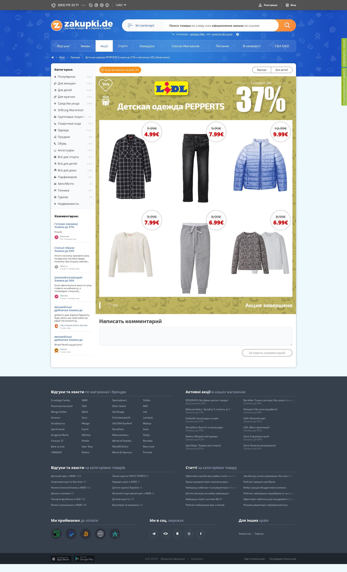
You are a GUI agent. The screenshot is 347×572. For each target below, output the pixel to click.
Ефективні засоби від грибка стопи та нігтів (212, 475)
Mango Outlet (59, 411)
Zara (84, 417)
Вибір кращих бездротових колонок (264, 487)
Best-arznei (58, 446)
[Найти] (282, 25)
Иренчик (64, 296)
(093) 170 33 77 (68, 5)
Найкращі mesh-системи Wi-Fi (204, 499)
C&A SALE (282, 46)
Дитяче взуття (123, 499)
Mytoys (147, 423)
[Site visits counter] (121, 564)
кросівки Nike (197, 34)
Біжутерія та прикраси (127, 504)
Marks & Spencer (122, 452)
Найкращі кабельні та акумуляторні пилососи (212, 487)
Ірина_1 (63, 266)
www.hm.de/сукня (222, 34)
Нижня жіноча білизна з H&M (71, 487)
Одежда (261, 69)
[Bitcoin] (85, 533)
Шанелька (64, 236)
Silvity (146, 434)
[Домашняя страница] (53, 57)
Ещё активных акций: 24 (121, 69)
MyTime (86, 434)
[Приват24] (56, 533)
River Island (119, 405)
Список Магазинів (185, 46)
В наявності (252, 46)
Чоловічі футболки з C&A (68, 499)
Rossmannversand (61, 405)
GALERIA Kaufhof (122, 423)
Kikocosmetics (120, 434)
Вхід (293, 5)
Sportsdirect (119, 400)
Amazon (55, 417)
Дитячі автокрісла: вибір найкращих (207, 493)
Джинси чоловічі (62, 493)
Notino (85, 452)
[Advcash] (115, 533)
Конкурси (147, 46)
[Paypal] (71, 533)
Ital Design (118, 411)
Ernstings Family (60, 400)
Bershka (148, 440)
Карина (63, 349)
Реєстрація (270, 5)
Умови (85, 46)
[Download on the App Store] (61, 559)
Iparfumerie (58, 429)
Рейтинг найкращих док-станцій (205, 504)
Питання (222, 46)
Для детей (282, 69)
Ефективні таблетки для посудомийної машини (269, 499)
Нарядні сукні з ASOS (126, 481)
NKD (145, 405)
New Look (148, 446)
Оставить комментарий (267, 353)
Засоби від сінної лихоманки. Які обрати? (268, 475)
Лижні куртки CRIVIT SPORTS (130, 475)
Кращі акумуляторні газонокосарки (207, 481)
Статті (123, 46)
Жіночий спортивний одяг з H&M (133, 493)
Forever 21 (57, 440)
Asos (146, 429)
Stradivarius (58, 423)
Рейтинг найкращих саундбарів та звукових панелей (269, 493)
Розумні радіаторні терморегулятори (265, 504)
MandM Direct (120, 446)
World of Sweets (121, 440)
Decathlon (118, 429)
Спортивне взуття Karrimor (69, 481)
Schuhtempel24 (121, 417)
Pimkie (85, 440)
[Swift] (100, 533)
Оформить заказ (344, 53)
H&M (84, 400)
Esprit (85, 429)
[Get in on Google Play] (84, 559)
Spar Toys (87, 446)
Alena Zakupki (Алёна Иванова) (73, 325)
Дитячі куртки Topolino (127, 487)
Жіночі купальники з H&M (69, 504)
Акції (104, 46)
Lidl (145, 411)
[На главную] (83, 25)
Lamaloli (148, 417)
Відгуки (63, 46)
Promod (147, 452)
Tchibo (146, 400)
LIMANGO (56, 452)
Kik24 (85, 411)
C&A (84, 405)
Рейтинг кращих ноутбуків (259, 481)
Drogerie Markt (59, 434)
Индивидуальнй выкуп (344, 86)
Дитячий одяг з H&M (66, 475)
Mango (86, 423)
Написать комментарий (130, 321)
